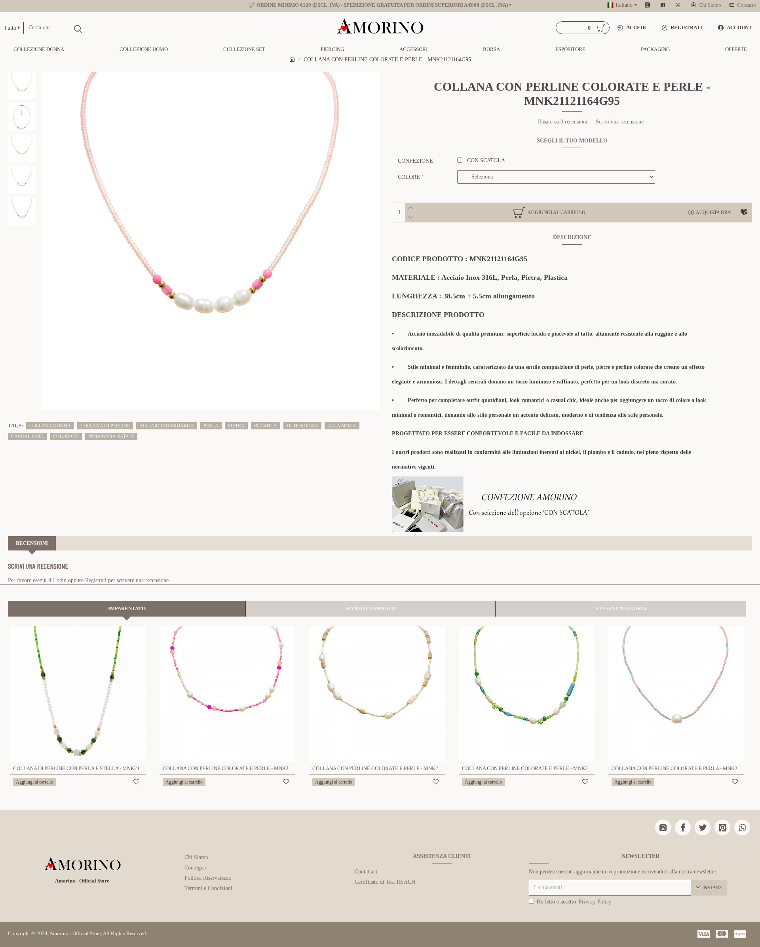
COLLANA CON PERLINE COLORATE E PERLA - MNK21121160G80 (678, 768)
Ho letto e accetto (574, 902)
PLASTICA (265, 426)
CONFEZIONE (415, 161)
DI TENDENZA (302, 426)
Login (59, 580)
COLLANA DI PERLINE (105, 426)
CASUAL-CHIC (27, 436)
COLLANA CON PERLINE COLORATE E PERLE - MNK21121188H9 (528, 768)
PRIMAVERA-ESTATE (111, 436)
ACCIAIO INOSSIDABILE (166, 426)
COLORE (409, 177)
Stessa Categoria (621, 608)
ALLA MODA (342, 426)
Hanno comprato (370, 608)
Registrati (95, 580)
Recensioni (32, 543)
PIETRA (236, 426)
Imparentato (127, 608)
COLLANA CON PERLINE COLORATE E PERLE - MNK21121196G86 (378, 768)
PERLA (210, 426)
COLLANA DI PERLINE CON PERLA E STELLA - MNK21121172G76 (79, 768)
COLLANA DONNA (50, 426)
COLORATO (66, 436)
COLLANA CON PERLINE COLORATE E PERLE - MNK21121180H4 (229, 768)
